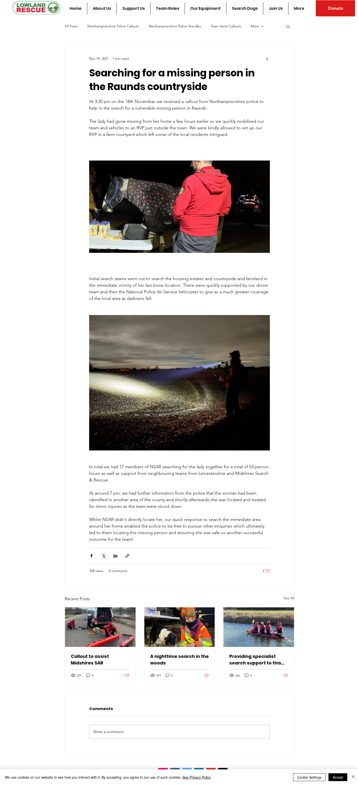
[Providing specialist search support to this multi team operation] (258, 627)
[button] (288, 26)
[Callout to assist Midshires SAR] (100, 627)
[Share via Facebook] (91, 555)
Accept (338, 777)
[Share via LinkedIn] (115, 555)
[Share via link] (127, 555)
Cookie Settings (309, 777)
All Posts (71, 26)
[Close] (353, 777)
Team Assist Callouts (226, 26)
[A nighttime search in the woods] (179, 627)
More (255, 26)
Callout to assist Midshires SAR (90, 659)
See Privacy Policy (196, 777)
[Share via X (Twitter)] (103, 555)
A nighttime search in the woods (179, 659)
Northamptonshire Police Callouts (113, 26)
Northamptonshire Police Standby (175, 26)
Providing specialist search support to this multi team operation (255, 659)
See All (289, 598)
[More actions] (267, 59)
